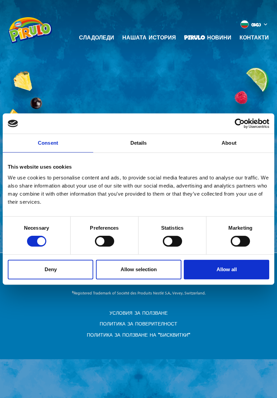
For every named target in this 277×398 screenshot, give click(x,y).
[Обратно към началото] (246, 365)
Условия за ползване (138, 313)
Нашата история (149, 37)
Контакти (254, 37)
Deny (51, 269)
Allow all (227, 269)
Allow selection (139, 269)
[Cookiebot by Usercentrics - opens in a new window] (239, 123)
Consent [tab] (48, 143)
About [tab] (229, 143)
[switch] (104, 241)
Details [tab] (138, 143)
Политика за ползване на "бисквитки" (138, 335)
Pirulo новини (207, 37)
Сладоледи (96, 37)
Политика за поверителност (138, 323)
